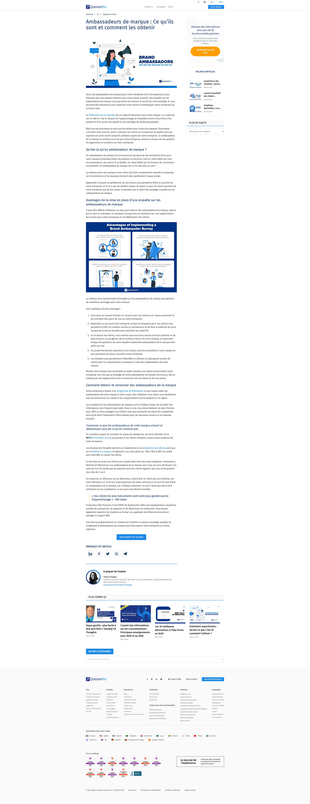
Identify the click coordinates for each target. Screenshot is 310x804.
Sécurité (88, 711)
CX (98, 14)
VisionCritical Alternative (157, 715)
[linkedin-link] (156, 679)
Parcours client (185, 720)
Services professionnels (93, 708)
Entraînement (128, 708)
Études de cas (128, 706)
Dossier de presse (217, 714)
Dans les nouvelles (218, 700)
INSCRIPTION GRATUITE (213, 679)
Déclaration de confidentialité (151, 790)
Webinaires (127, 711)
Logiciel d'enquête (112, 694)
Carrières (215, 708)
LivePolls (109, 714)
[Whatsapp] (116, 553)
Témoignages (216, 703)
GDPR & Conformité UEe (188, 715)
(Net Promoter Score (100, 437)
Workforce (109, 700)
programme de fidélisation (130, 391)
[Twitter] (107, 553)
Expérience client (109, 14)
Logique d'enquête (92, 700)
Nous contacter (217, 717)
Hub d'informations (112, 717)
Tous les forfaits (154, 694)
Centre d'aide (176, 679)
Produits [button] (147, 7)
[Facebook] (99, 553)
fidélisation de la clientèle (102, 115)
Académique (153, 700)
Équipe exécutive (217, 697)
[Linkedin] (90, 553)
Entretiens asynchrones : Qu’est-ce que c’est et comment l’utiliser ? (203, 630)
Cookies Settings (190, 790)
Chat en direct (191, 679)
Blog (125, 694)
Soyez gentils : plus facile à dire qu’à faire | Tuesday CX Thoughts (101, 629)
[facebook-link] (147, 679)
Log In (221, 2)
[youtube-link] (161, 679)
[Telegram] (125, 553)
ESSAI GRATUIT (216, 7)
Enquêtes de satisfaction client (190, 706)
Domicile (89, 14)
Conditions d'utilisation (172, 790)
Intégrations (90, 706)
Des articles (127, 697)
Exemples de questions (93, 694)
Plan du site (132, 790)
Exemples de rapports (93, 697)
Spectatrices (110, 706)
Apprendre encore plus (205, 51)
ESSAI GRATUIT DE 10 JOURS (131, 537)
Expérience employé (186, 718)
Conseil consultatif (218, 706)
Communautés (111, 703)
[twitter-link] (152, 679)
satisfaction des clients (153, 448)
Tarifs (170, 7)
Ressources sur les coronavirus (134, 714)
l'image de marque (91, 703)
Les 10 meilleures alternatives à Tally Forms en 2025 (169, 630)
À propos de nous (217, 694)
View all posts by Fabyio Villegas (117, 585)
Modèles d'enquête (130, 703)
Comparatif (160, 7)
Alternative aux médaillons (157, 718)
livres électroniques (130, 700)
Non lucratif (153, 697)
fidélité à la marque (101, 451)
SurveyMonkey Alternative (157, 713)
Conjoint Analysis (185, 697)
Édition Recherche (112, 711)
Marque (214, 711)
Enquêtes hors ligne (186, 703)
